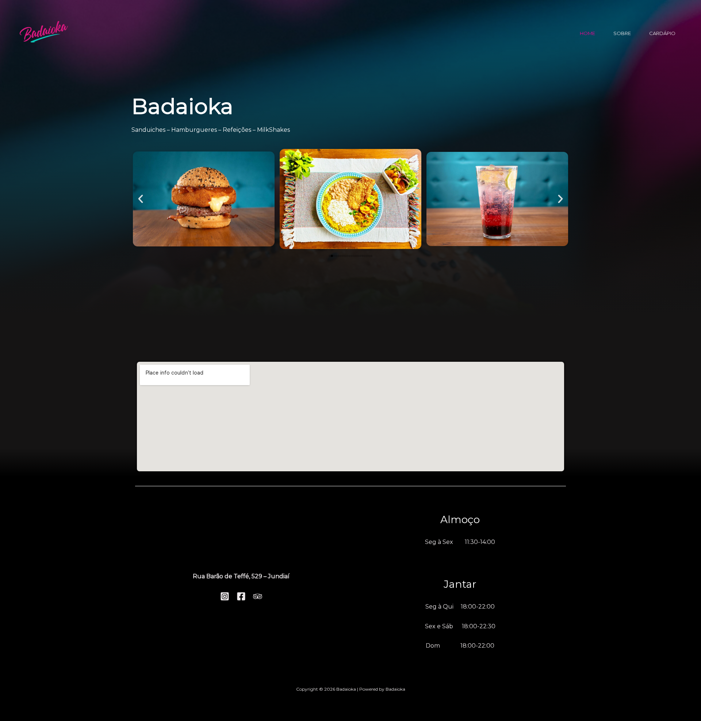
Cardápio (662, 33)
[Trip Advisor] (257, 596)
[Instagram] (224, 596)
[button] (140, 198)
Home (587, 33)
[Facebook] (241, 596)
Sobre (622, 33)
